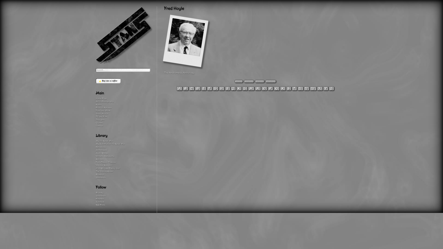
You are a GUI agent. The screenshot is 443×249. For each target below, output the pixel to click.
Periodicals (101, 147)
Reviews (100, 159)
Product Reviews (104, 107)
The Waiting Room (104, 171)
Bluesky (99, 192)
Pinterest (100, 199)
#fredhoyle (270, 81)
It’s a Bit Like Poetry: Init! (108, 168)
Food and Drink (103, 110)
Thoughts (100, 120)
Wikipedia (259, 81)
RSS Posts (100, 205)
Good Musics (102, 114)
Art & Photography (105, 101)
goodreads (249, 81)
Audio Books (102, 153)
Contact (99, 126)
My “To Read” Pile (104, 141)
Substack (100, 202)
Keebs (99, 104)
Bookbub (100, 174)
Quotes (99, 123)
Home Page (101, 98)
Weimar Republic (104, 165)
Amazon (239, 81)
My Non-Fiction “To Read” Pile (110, 144)
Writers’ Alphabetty (105, 156)
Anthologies (101, 150)
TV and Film (101, 117)
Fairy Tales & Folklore (106, 162)
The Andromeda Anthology (179, 72)
